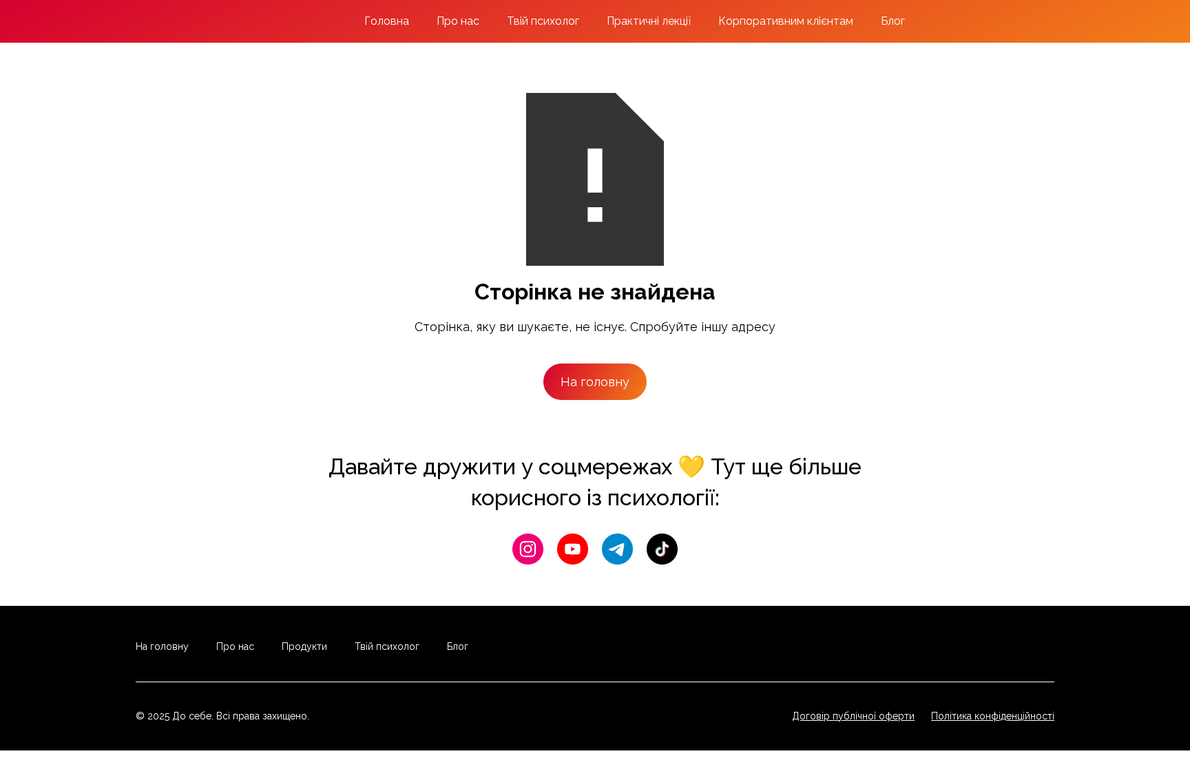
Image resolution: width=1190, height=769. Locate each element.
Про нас (458, 21)
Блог (893, 21)
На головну (595, 382)
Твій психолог (543, 21)
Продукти (304, 646)
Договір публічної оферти (853, 715)
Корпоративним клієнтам (785, 21)
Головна (386, 21)
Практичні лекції (649, 21)
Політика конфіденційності (992, 715)
